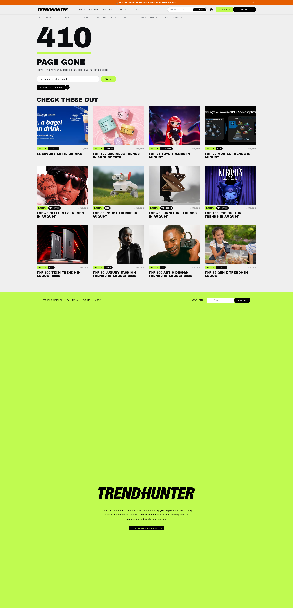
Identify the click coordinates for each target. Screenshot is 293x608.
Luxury (143, 18)
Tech (66, 18)
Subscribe (242, 300)
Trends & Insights (88, 9)
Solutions (108, 9)
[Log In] (211, 9)
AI (59, 18)
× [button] (253, 2)
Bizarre (165, 18)
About (134, 9)
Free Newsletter (244, 10)
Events (123, 9)
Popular (50, 18)
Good (133, 18)
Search (199, 10)
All (40, 18)
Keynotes (177, 18)
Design (96, 18)
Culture (85, 18)
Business (115, 18)
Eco (125, 18)
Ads (105, 18)
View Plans (224, 10)
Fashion (153, 18)
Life (75, 18)
